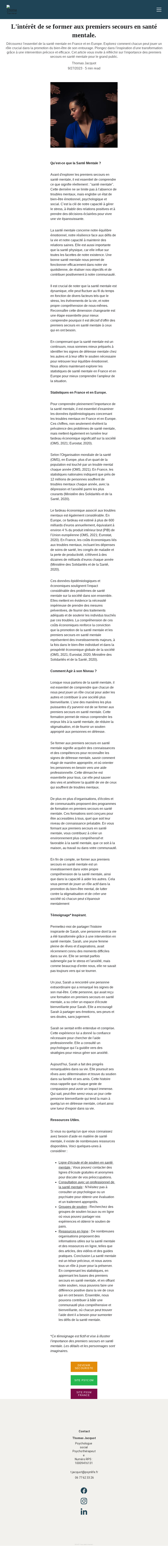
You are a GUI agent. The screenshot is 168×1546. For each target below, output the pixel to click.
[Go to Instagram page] (84, 1503)
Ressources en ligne (74, 1231)
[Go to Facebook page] (84, 1492)
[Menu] (159, 9)
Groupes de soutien (73, 1206)
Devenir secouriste (84, 1367)
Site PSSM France (84, 1394)
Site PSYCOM (84, 1380)
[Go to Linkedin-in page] (84, 1511)
